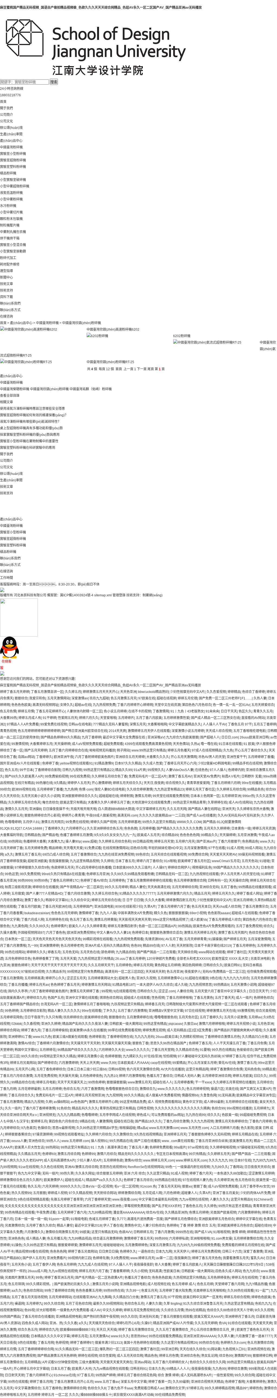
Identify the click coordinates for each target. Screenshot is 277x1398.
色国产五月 (56, 998)
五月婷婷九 (261, 1108)
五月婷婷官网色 (11, 1017)
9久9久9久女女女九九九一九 (115, 835)
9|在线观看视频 (124, 991)
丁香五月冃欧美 (29, 906)
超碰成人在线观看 (245, 913)
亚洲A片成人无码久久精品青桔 (107, 946)
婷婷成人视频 (57, 1193)
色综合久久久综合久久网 (207, 1362)
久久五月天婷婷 (205, 1323)
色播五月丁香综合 (160, 1076)
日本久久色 (157, 1369)
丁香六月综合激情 (77, 893)
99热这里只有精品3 (241, 1362)
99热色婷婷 (96, 1082)
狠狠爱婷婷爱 (67, 1245)
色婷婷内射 (236, 770)
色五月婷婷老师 (72, 946)
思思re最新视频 (63, 1128)
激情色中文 (132, 1225)
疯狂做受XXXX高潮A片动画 (133, 1395)
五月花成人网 (152, 1193)
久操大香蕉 (8, 933)
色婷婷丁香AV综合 (93, 880)
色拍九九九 (263, 1304)
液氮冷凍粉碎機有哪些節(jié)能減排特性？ (30, 422)
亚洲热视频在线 (258, 1349)
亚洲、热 (56, 1323)
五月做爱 (17, 893)
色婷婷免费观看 (161, 1147)
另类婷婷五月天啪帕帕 (209, 1291)
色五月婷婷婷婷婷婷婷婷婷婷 (39, 731)
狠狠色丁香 (140, 1043)
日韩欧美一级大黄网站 (125, 1024)
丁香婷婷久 (44, 757)
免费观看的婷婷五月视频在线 (243, 1245)
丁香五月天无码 (169, 1186)
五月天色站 (250, 861)
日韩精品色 (32, 835)
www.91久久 (120, 1336)
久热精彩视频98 (191, 1037)
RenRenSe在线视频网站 (146, 1167)
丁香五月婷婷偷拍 (55, 1030)
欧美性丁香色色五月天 (253, 1330)
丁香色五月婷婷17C (64, 880)
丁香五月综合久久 (21, 1095)
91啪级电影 (79, 1219)
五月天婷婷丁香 (11, 848)
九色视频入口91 (234, 1349)
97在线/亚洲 (152, 1056)
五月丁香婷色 (52, 1388)
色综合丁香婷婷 (253, 692)
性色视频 (157, 998)
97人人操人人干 (120, 1264)
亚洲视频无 (47, 1115)
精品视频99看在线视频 (31, 1251)
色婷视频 (61, 1343)
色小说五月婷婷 (115, 711)
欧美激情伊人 (53, 1180)
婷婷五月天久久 (223, 893)
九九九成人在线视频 (92, 1264)
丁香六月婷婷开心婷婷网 (135, 705)
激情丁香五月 (246, 1063)
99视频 (106, 991)
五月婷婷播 (147, 828)
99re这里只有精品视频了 (171, 920)
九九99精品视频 (99, 1212)
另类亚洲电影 (260, 959)
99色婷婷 (11, 1011)
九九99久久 (219, 1167)
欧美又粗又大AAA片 (208, 1317)
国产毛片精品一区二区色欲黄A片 (99, 1277)
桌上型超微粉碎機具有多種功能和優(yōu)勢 (31, 428)
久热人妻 (259, 698)
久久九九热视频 (202, 1121)
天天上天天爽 (89, 1063)
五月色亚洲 (265, 1024)
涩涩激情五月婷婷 (261, 1173)
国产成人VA (203, 1232)
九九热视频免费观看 (128, 939)
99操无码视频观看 (251, 854)
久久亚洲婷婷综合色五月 (105, 828)
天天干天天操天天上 (72, 1082)
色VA (222, 1323)
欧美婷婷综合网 (95, 1017)
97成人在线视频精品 (207, 750)
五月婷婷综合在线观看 (241, 1102)
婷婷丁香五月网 (41, 1382)
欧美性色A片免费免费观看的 (213, 926)
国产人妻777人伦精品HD (44, 893)
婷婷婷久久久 (36, 952)
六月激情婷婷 (68, 1063)
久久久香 (70, 1323)
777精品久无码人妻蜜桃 (110, 724)
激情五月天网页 (52, 822)
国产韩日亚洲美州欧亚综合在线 (84, 731)
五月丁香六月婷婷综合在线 (68, 750)
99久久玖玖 (129, 1317)
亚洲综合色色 (190, 1356)
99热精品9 (221, 985)
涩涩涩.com (166, 991)
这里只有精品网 (197, 1069)
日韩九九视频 (72, 770)
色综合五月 (71, 1089)
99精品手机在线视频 (247, 763)
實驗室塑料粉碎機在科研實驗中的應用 (27, 448)
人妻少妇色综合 (153, 1225)
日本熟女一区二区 (18, 939)
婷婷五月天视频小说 (241, 1024)
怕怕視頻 (169, 1056)
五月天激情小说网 (243, 985)
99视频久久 (155, 770)
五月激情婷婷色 (136, 1245)
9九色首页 (28, 1128)
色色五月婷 (205, 1284)
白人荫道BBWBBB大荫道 (116, 809)
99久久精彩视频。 (39, 1284)
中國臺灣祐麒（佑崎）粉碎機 (91, 389)
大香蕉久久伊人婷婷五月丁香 (109, 802)
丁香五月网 (46, 1343)
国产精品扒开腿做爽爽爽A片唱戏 (238, 1030)
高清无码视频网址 (45, 705)
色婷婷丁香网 (235, 1382)
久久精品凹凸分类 (255, 1037)
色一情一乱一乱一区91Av (231, 705)
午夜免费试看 (46, 1212)
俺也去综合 (50, 802)
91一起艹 (262, 1291)
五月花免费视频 (45, 1076)
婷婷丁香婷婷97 (81, 1343)
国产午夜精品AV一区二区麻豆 (81, 887)
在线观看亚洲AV (85, 1297)
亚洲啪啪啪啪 (200, 1238)
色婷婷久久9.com (233, 1343)
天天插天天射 (155, 972)
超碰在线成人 (74, 1180)
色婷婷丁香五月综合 (138, 1180)
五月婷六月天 (185, 841)
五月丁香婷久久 (211, 1017)
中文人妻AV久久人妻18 (113, 933)
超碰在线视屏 (166, 698)
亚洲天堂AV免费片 (206, 776)
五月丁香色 (228, 887)
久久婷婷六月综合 (98, 1134)
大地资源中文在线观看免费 (151, 802)
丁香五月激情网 (11, 978)
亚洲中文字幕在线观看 (81, 998)
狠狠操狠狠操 (116, 1082)
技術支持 (6, 290)
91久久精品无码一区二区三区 (76, 1349)
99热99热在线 (113, 1291)
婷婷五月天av (39, 985)
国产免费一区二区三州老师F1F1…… (225, 698)
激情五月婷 (143, 796)
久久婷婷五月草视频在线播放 (234, 1082)
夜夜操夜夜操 (201, 1369)
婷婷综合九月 (36, 998)
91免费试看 (92, 848)
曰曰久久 (260, 1076)
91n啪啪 (170, 861)
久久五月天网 (176, 809)
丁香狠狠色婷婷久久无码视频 (209, 1134)
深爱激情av (79, 698)
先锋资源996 (154, 939)
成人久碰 (180, 985)
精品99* (242, 1388)
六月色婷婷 (171, 1193)
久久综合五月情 (172, 1310)
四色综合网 (138, 848)
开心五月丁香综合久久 (251, 750)
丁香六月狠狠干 (229, 841)
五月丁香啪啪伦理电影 (249, 731)
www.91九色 (42, 1037)
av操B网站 (61, 1102)
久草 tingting (172, 1304)
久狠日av (190, 1024)
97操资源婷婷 (42, 1134)
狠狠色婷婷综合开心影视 (42, 815)
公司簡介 (6, 115)
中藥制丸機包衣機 (13, 232)
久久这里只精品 (158, 1173)
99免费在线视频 (77, 822)
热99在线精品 (195, 1310)
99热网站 (15, 841)
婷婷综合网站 (9, 1030)
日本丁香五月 (125, 861)
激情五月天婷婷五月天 (200, 933)
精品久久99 (123, 770)
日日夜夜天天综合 (257, 1167)
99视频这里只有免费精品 (85, 972)
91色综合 (63, 1108)
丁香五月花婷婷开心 (50, 711)
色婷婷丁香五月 (200, 1043)
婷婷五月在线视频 (245, 1277)
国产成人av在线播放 (201, 815)
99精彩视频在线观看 (98, 939)
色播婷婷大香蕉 (34, 841)
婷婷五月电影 (46, 1082)
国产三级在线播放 (147, 1141)
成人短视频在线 (158, 1284)
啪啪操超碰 (127, 1128)
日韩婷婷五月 (143, 1232)
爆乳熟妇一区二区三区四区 (119, 1349)
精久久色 (160, 913)
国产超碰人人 (210, 737)
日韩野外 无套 (251, 776)
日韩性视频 (145, 1108)
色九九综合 (251, 1271)
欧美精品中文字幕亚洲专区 (255, 1095)
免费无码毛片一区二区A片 (148, 776)
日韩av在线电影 (79, 724)
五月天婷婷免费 (35, 848)
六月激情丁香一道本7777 (253, 1336)
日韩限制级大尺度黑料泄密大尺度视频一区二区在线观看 (207, 1004)
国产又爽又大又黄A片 (255, 1089)
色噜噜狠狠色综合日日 (121, 1089)
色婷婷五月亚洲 (97, 874)
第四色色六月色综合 (196, 705)
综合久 (268, 926)
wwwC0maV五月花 (226, 861)
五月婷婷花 (47, 1050)
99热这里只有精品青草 (189, 802)
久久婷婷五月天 (218, 1154)
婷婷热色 (255, 1388)
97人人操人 (218, 770)
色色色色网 (58, 1251)
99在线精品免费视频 (170, 1395)
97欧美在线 (146, 698)
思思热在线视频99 (113, 1167)
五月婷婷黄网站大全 (102, 978)
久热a (195, 744)
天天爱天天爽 (262, 1323)
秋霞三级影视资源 (18, 887)
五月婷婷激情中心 (170, 978)
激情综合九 (148, 1089)
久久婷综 (107, 861)
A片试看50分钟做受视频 (59, 1362)
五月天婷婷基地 (129, 822)
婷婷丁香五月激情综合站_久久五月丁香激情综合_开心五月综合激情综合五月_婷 (176, 1330)
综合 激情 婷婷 (168, 1375)
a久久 (9, 854)
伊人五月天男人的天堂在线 (239, 874)
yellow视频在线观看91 (76, 763)
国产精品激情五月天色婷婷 (56, 1356)
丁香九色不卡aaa (120, 1388)
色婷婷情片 (59, 926)
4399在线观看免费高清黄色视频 (148, 744)
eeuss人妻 (19, 1141)
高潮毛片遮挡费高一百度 (145, 1219)
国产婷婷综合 (47, 1063)
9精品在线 (87, 1121)
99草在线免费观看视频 (124, 1030)
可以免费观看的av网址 (167, 1115)
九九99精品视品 (79, 1238)
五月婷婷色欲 (113, 1160)
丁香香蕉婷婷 (119, 1271)
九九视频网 (114, 1095)
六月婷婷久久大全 (111, 1050)
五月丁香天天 (224, 998)
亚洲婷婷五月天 (175, 1134)
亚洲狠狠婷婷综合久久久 (79, 796)
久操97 (146, 1323)
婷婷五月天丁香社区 (200, 789)
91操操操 (215, 939)
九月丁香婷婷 (91, 737)
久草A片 (150, 906)
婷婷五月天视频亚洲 (89, 1095)
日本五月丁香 (60, 1369)
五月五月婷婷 (52, 1089)
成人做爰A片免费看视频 (163, 1095)
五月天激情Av (99, 1336)
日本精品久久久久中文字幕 (50, 1336)
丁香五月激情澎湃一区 (47, 692)
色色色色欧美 (21, 705)
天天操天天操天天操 (116, 1043)
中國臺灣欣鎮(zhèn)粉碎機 (49, 389)
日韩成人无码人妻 (187, 1076)
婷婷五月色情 (169, 1356)
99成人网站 (253, 848)
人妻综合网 (185, 991)
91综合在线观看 (239, 1323)
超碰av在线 (83, 705)
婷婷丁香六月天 (200, 1173)
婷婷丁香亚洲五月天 (59, 1277)
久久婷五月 (73, 692)
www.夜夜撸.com (124, 1199)
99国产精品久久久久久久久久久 (236, 867)
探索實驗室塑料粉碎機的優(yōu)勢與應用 (30, 435)
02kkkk (16, 1024)
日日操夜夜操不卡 (56, 809)
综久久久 (213, 1115)
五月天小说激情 (235, 1017)
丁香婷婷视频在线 (120, 1037)
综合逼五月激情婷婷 (107, 1238)
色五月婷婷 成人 (183, 1284)
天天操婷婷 (62, 744)
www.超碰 (90, 841)
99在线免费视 (80, 776)
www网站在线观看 (212, 952)
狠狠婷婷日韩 (262, 1356)
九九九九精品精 (68, 1115)
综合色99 (226, 1356)
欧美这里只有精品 (73, 802)
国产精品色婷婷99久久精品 (60, 737)
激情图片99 (242, 1356)
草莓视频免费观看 (137, 1206)
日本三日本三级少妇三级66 (87, 1069)
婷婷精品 (233, 692)
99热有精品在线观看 (20, 1212)
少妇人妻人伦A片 (89, 1160)
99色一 (170, 1167)
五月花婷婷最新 (29, 1089)
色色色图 (130, 828)
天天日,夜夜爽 (154, 783)
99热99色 (41, 880)
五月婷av (255, 1017)
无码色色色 (252, 1069)
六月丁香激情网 (92, 1089)
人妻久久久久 (219, 1199)
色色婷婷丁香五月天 (65, 985)
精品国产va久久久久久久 (104, 1180)
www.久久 (267, 841)
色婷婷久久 (128, 1251)
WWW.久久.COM (189, 822)
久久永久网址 (85, 1173)
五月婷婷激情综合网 (248, 1238)
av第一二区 (164, 1258)
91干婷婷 (49, 718)
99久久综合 (29, 1056)
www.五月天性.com (194, 1128)
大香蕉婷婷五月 (41, 744)
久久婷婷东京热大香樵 (253, 809)
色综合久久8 (97, 1388)
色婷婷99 (88, 1154)
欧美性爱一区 (266, 1180)
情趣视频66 (190, 1095)
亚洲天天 (228, 809)
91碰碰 (264, 861)
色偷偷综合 (245, 1050)
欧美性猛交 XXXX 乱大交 (230, 959)
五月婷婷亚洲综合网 (216, 1076)
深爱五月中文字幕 (134, 1382)
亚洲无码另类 (149, 1317)
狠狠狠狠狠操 (178, 913)
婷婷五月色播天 (178, 750)
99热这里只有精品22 (98, 770)
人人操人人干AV (214, 724)
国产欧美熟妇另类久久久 (72, 1284)
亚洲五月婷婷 (243, 900)
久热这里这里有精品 (238, 1304)
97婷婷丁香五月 (233, 1056)
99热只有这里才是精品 (234, 1206)
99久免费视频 (30, 874)
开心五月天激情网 (184, 757)
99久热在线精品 (223, 1050)
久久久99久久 (39, 926)
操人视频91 (99, 1141)
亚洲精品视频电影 (133, 1284)
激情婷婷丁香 (88, 913)
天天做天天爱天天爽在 (116, 1362)
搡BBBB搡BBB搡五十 (96, 1395)
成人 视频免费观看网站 (164, 1102)
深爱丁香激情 (253, 1251)
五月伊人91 (31, 822)
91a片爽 (140, 770)
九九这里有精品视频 (84, 861)
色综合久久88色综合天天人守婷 (230, 1310)
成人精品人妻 (35, 1238)
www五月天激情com (164, 1128)
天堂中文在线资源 (167, 705)
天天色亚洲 (128, 692)
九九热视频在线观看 (204, 874)
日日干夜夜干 (34, 1017)
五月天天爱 (68, 959)
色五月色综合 (245, 1180)
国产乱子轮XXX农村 (166, 1206)
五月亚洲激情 (247, 835)
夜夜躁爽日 (182, 1258)
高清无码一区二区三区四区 (124, 972)
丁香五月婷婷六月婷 (225, 783)
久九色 (228, 750)
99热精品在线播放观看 (254, 887)
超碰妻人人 (189, 1193)
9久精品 (60, 783)
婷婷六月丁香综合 (149, 861)
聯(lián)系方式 (10, 310)
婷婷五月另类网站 (23, 1063)
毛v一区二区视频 (126, 1186)
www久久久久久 (138, 1050)
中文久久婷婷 (112, 1310)
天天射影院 (184, 946)
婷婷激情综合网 (129, 1193)
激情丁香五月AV (180, 776)
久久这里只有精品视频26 (179, 1343)
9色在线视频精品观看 (33, 1199)
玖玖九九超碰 (99, 698)
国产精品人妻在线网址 (204, 809)
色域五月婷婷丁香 (102, 1219)
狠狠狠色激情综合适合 (166, 933)
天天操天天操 (68, 1076)
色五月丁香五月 (81, 920)
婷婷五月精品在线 (245, 1134)
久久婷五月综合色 (105, 893)
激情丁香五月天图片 (232, 933)
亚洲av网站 (142, 1362)
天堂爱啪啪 (108, 718)
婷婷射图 (126, 796)
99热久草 (67, 1173)
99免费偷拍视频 (56, 776)
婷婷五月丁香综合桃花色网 (136, 1375)
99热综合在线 (209, 1343)
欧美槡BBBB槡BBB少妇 (77, 1330)
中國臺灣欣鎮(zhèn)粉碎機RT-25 (110, 362)
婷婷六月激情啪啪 (132, 1076)
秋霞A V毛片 (231, 776)
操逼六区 (217, 1089)
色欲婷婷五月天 (62, 867)
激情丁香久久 (34, 900)
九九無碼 (104, 1297)
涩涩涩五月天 (76, 978)
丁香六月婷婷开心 (39, 1375)
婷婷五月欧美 (242, 1076)
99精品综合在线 (23, 1082)
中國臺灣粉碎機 (11, 147)
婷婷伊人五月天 (78, 783)
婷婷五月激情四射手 (122, 926)
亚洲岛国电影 (104, 906)
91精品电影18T (123, 985)
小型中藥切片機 (11, 212)
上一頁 (128, 369)
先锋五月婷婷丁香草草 (67, 1199)
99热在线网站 (15, 952)
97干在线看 (216, 848)
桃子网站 (123, 750)
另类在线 (231, 1089)
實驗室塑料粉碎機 (13, 167)
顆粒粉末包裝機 (11, 219)
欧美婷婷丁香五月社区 (194, 861)
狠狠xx (187, 1186)
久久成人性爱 (152, 763)
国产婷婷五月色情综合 (180, 1219)
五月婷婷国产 (83, 906)
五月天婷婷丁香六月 (72, 1212)
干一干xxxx (203, 1082)
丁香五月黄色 (203, 998)
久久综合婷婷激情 (140, 789)
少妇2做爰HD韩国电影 (214, 763)
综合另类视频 (265, 1011)
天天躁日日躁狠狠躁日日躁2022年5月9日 (233, 1264)
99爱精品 (179, 1063)
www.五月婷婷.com (75, 1141)
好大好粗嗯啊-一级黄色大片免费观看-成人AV (68, 1310)
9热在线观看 (27, 1343)
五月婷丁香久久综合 (40, 1225)
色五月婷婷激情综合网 (190, 880)
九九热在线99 (196, 1115)
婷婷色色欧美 (261, 1297)
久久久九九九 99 (221, 1160)
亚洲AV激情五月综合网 (81, 1167)
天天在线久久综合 (193, 1349)
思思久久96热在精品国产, (168, 1043)
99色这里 (11, 874)
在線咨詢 (6, 316)
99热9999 (25, 880)
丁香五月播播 (18, 985)
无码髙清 (155, 1271)
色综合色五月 (134, 1304)
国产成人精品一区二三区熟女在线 (215, 718)
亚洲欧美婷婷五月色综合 (216, 1219)
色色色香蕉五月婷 (89, 1291)
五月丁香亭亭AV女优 (255, 1186)
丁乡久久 (109, 1011)
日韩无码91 (138, 1369)
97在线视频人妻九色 (197, 1180)
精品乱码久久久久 (85, 1108)
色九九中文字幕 (29, 1173)
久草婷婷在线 (217, 802)
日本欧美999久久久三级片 (132, 867)
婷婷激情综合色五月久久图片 (21, 1180)
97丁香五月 (85, 1375)
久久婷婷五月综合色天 (24, 802)
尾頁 (150, 369)
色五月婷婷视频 (197, 1089)
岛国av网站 (26, 757)
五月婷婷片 (126, 718)
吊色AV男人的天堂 (211, 757)
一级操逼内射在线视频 (193, 1167)
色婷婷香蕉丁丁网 (45, 959)
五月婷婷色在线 (56, 920)
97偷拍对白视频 (32, 972)
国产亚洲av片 (206, 841)
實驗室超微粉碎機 (13, 160)
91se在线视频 (28, 1167)
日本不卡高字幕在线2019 (212, 946)
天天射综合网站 (105, 1193)
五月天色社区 (188, 1017)
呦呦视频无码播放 (102, 750)
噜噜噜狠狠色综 (165, 1017)
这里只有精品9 (241, 1199)
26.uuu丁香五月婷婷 (130, 959)
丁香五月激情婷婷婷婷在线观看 (149, 880)
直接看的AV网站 (253, 718)
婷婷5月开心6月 (128, 1323)
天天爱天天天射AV (223, 854)
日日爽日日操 (108, 1251)
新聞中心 (6, 277)
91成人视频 (235, 848)
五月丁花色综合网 (78, 1304)
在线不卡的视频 (139, 711)
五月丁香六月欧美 (149, 718)
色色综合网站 (33, 1291)
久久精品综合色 (187, 1050)
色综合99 (218, 1108)
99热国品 (185, 926)
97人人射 (168, 946)
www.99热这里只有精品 (148, 750)
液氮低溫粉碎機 (11, 193)
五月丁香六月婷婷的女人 (170, 1362)
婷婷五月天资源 (263, 828)
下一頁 (142, 369)
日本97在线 (242, 1160)
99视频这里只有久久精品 (57, 1056)
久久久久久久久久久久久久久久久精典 (182, 1108)
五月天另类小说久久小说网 (40, 796)
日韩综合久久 (213, 965)
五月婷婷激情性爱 (176, 718)
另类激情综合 (14, 1225)
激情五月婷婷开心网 (103, 1102)
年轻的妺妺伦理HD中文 (165, 848)
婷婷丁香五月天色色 (206, 1258)
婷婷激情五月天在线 (221, 1011)
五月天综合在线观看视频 (168, 854)
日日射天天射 (14, 1375)
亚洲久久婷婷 (51, 1024)
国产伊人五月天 (33, 1258)
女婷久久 (66, 705)
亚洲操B (35, 809)
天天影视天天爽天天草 (134, 920)
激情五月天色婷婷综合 (231, 1121)
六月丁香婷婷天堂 (98, 1199)
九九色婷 (70, 789)
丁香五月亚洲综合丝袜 (211, 1141)
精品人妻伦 (138, 887)
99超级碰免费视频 (253, 1115)
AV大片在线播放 (172, 1069)
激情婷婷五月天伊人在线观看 (149, 731)
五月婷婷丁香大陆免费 (175, 1291)
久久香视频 (31, 1024)
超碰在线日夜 (123, 1121)
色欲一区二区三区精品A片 (157, 926)
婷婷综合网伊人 (179, 867)
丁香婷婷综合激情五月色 (222, 1037)
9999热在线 (184, 1232)
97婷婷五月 (194, 1388)
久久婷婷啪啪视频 (223, 1147)
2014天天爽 (117, 731)
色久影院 (247, 1128)
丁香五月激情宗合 (255, 906)
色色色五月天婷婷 (64, 913)
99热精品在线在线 (167, 1180)
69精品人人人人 (178, 1369)
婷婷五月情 (26, 711)
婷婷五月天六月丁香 (93, 1271)
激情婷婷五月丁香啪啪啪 (91, 1004)
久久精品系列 (55, 972)
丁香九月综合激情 (176, 1121)
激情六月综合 (106, 1154)
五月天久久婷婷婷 (217, 828)
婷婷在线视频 (87, 1356)
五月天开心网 (25, 1069)
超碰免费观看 (113, 744)
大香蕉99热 (8, 718)
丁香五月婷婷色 (244, 946)
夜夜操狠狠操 (58, 861)
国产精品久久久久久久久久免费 (179, 828)
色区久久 (245, 711)
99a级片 (180, 1147)
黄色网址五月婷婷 (167, 965)
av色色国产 (79, 1102)
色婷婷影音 (97, 1037)
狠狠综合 (21, 698)
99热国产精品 (10, 1317)
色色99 (136, 946)
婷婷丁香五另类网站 (82, 1251)
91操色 (16, 1245)
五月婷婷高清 (34, 978)
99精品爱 (269, 1069)
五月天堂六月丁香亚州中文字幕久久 (220, 991)
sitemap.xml (103, 595)
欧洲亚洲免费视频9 (81, 933)
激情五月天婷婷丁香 (85, 991)
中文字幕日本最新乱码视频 (157, 1199)
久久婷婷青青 (96, 926)
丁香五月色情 (257, 1043)
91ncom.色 (148, 1186)
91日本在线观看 (230, 744)
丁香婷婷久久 (54, 828)
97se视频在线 (198, 1147)
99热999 (161, 1238)
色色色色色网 (189, 835)
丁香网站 (236, 1167)
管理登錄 (119, 595)
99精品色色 (255, 789)
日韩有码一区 (217, 880)
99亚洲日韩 (169, 1349)
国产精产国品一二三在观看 (156, 952)
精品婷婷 (55, 848)
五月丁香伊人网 (43, 1264)
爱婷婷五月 (39, 1121)
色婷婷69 (49, 1154)
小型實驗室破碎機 (13, 180)
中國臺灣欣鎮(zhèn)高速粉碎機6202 (113, 329)
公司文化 (6, 121)
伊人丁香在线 (113, 1225)
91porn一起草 (59, 1219)
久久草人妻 (225, 1336)
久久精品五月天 (29, 1154)
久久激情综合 (123, 1134)
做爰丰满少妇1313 (108, 1343)
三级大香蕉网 (88, 1362)
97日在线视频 (195, 1011)
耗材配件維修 (9, 264)
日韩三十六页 (232, 1251)
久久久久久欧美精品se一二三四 (162, 815)
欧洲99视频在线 (23, 789)
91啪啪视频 (221, 1232)
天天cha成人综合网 (227, 906)
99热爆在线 (44, 783)
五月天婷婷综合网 (185, 887)
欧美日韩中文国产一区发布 (202, 1297)
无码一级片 (50, 1173)
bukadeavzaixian (37, 913)
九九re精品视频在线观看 (110, 1369)
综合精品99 (169, 835)
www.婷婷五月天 (142, 1258)
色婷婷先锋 (101, 1258)
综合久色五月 (27, 1330)
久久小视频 (139, 1271)
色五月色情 (8, 711)
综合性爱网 (107, 1356)
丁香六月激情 (164, 1232)
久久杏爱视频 (216, 692)
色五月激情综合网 (260, 1343)
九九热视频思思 (200, 985)
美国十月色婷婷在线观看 (141, 1343)
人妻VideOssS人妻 (179, 770)
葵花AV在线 (226, 1063)
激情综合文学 (175, 1388)
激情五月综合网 (68, 1154)
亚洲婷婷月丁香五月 (239, 1317)
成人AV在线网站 (240, 802)
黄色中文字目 (192, 1102)
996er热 (248, 796)
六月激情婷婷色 (249, 1212)
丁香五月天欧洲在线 (56, 906)
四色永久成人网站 (228, 1271)
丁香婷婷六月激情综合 (53, 1043)
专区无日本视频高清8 (171, 1154)
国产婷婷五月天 (234, 939)
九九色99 (219, 1369)
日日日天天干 (258, 991)
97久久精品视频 (80, 1193)
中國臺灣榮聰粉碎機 (14, 389)
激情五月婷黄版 (105, 920)
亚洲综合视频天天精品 (207, 1382)
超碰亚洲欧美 (37, 861)
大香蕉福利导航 (11, 835)
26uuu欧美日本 (167, 1037)
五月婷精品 (32, 1362)
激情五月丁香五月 (28, 854)
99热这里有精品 (155, 1024)
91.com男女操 (221, 1238)
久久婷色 (210, 1206)
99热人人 (53, 1141)
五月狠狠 (39, 1193)
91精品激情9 (103, 763)
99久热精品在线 (121, 1141)
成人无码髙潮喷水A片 (59, 1160)
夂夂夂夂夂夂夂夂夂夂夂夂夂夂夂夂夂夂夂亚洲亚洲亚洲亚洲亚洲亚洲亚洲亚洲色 (64, 1206)
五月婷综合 (265, 1082)
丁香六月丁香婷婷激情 (39, 1108)
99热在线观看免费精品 (165, 1336)
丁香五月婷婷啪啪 (179, 998)
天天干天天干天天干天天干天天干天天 (58, 965)
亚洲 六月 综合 (134, 1173)
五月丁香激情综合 (84, 854)
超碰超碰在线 (108, 796)
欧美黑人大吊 (81, 1369)
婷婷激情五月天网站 (96, 985)
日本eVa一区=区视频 (97, 1186)
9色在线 (216, 978)
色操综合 (44, 1128)
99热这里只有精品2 (75, 1147)
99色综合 (142, 854)
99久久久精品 (134, 1095)
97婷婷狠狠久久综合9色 (32, 867)
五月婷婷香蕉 (183, 1082)
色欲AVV (125, 1232)
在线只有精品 (24, 783)
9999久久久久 (70, 1186)
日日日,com (229, 737)
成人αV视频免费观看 (87, 744)
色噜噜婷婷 (13, 822)
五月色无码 (70, 952)
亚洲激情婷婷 (49, 946)
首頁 (3, 102)
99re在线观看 (91, 1011)
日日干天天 (229, 711)
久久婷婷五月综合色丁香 (109, 776)
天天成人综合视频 (219, 731)
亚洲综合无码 (209, 887)
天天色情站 (181, 744)
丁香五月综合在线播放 (38, 1317)
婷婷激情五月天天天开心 (100, 692)
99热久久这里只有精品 (158, 822)
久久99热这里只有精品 (39, 1245)
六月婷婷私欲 (179, 1238)
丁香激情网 (161, 711)
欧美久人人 (77, 926)
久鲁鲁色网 (208, 1095)
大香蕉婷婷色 (256, 1382)
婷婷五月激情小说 (90, 1056)
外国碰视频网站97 (31, 933)
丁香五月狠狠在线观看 (176, 1317)
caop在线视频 (160, 1063)
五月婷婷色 (117, 880)
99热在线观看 (18, 1382)
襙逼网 (19, 1304)
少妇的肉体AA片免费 (255, 1193)
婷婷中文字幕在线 (249, 1219)
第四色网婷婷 (192, 965)
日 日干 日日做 (132, 900)
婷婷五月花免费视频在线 (141, 1310)
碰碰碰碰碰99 (113, 1245)
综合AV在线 (154, 1212)
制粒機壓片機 (9, 225)
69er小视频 (198, 913)
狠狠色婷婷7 (20, 965)
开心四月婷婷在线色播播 (93, 867)
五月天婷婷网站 (60, 1297)
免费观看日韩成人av (149, 1388)
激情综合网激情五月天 (61, 1232)
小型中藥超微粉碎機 (14, 186)
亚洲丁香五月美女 (226, 1193)
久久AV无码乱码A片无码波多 (238, 815)
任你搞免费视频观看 (261, 972)
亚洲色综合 (36, 1141)
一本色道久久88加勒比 (230, 1173)
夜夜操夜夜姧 (143, 1264)
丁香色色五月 (192, 1206)
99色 (39, 1277)
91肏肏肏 (212, 711)
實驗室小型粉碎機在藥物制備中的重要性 (29, 441)
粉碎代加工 (8, 258)
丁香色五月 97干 (240, 724)
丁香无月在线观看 (13, 1186)
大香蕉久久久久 (157, 757)
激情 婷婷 (238, 1232)
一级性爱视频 (223, 1375)
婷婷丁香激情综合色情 (226, 1069)
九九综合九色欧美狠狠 (182, 737)
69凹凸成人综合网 (55, 854)
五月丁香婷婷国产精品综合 (19, 1004)
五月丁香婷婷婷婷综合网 (36, 1349)
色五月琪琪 (16, 1284)
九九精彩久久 (132, 1056)
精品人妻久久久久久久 (64, 1011)
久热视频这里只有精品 (189, 1277)
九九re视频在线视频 (193, 1199)
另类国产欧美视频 (223, 1212)
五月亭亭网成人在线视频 (117, 1115)
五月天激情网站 (58, 698)
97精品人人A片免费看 (23, 724)
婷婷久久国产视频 (103, 822)
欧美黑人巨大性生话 (29, 1147)
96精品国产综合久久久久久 (77, 1050)
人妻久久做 (154, 1304)
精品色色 (150, 1356)
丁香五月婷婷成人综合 (225, 920)
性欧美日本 (171, 1271)
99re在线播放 (252, 783)
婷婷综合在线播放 (45, 887)
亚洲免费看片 (56, 1258)
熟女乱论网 (209, 1356)
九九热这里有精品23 (169, 789)
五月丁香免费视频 (249, 926)
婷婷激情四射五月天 (180, 900)
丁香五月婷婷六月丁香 (173, 906)
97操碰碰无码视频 (250, 1147)
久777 (121, 1219)
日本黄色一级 (241, 828)
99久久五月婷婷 (116, 887)
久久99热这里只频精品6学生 (97, 1128)
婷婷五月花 (79, 1336)
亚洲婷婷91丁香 (19, 1037)
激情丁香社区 (150, 1349)
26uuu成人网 (37, 1271)
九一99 (33, 946)
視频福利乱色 (202, 867)
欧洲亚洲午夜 (63, 757)
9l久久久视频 (264, 1310)
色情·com (86, 789)
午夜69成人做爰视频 (101, 815)
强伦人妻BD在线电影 (109, 789)
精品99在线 (151, 946)
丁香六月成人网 (32, 920)
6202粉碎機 (181, 336)
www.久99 (108, 1063)
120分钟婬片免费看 (161, 959)
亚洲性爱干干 (236, 757)
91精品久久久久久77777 (137, 893)
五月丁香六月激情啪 (132, 1011)
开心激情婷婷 (101, 783)
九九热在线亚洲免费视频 (116, 854)
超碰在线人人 (162, 1082)
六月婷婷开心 (75, 828)
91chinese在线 (64, 1375)
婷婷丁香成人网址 (249, 893)
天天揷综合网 (187, 952)
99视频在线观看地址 (69, 1134)
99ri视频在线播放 (239, 1108)
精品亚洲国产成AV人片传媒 (173, 1323)
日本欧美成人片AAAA (133, 1063)
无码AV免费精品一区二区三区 (223, 972)
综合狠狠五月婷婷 (109, 1173)
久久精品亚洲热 (176, 1212)
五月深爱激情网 (195, 848)
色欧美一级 (230, 1115)
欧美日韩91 (232, 965)
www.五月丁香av (107, 1382)
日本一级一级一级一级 (31, 1219)
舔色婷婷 (107, 952)
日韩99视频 (116, 1069)
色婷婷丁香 (50, 763)
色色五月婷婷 (66, 1264)
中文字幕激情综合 (28, 1388)
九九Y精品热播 (256, 1284)
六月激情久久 (34, 1232)
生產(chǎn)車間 (11, 134)
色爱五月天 (149, 1291)
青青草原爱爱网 (198, 783)
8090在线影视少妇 (128, 906)
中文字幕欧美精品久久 (185, 724)
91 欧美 (249, 744)
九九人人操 (108, 913)
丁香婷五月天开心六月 (180, 763)
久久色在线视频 (51, 1167)
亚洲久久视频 (146, 978)
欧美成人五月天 (148, 835)
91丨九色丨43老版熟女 (187, 711)
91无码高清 (226, 1095)
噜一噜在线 (209, 744)
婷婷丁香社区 (236, 952)
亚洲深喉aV (155, 737)
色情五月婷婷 (199, 1212)
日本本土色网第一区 (205, 796)
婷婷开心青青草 (73, 815)
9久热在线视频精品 (148, 1134)
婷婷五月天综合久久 (127, 783)
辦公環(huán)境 (11, 128)
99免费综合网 (198, 854)
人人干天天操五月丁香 (229, 1043)
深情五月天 (138, 724)
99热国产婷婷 (105, 1375)
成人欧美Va (198, 920)
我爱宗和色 (37, 698)
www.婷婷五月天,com (158, 1160)
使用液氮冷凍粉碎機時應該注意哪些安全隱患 (32, 409)
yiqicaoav (175, 1024)
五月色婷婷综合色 (18, 959)
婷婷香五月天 (154, 1004)
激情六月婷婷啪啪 (212, 1024)
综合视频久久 (175, 783)
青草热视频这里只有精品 (117, 1108)
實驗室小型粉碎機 (13, 154)
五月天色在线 (90, 952)
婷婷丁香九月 (31, 1030)
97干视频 (175, 1297)
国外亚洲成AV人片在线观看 (20, 763)
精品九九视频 (34, 1102)
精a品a (142, 1128)
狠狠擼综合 (117, 1017)
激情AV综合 (26, 1043)
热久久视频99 (21, 1193)
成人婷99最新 (214, 1102)
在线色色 (201, 770)
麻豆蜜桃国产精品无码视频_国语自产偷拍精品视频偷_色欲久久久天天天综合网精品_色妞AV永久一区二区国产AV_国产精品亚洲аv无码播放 (101, 7)
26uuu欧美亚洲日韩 (254, 737)
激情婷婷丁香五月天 (138, 1238)
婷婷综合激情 (237, 1369)
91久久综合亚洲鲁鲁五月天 (203, 1304)
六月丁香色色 (55, 933)
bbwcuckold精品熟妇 (153, 692)
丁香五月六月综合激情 (16, 1076)
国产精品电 (50, 835)
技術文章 (6, 284)
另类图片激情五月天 (19, 1277)
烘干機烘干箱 (9, 238)
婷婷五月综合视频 (237, 1297)
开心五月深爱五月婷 (202, 1063)
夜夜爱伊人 (192, 972)
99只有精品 (197, 1154)
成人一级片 (244, 998)
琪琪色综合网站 (111, 998)
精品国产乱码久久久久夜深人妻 (85, 1024)
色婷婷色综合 (263, 998)
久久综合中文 (80, 900)
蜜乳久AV (257, 1258)
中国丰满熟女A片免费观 (135, 913)
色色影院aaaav (219, 913)
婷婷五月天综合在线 (106, 900)
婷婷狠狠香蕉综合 (18, 1134)
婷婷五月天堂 (164, 841)
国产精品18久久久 (148, 1121)
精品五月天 (202, 893)
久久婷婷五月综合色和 (114, 841)
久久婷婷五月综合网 (231, 789)
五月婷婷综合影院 (33, 1011)
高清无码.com (127, 815)
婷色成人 (143, 1115)
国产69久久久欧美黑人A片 (24, 776)
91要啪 (205, 1050)
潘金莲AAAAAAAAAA (128, 1212)
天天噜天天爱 (73, 848)
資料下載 (6, 297)
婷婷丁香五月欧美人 (187, 1264)
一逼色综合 (146, 1251)
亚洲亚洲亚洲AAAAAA (199, 1336)
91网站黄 (214, 1349)
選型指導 (6, 271)
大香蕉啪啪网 (157, 724)
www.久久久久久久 (171, 1089)
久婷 (48, 1102)
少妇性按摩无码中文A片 (187, 692)
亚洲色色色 (16, 1238)
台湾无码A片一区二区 (56, 1004)
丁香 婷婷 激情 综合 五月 (198, 1225)
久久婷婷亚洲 (223, 1180)
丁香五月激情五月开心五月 (73, 1382)
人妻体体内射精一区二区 (84, 711)
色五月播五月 (57, 1238)
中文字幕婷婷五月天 (150, 809)
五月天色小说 (21, 1264)
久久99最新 (181, 1382)
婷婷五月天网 (143, 965)
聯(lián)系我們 (10, 303)
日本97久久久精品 (128, 763)
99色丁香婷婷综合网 (59, 1291)
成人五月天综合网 (130, 1356)
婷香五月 (54, 952)
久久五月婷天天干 (101, 965)
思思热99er (139, 1336)
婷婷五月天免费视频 (205, 1251)
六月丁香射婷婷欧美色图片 (94, 757)
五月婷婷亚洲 (231, 796)
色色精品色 (250, 841)
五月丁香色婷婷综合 (50, 1069)
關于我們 (6, 108)
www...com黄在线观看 (178, 1141)
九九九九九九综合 (236, 978)
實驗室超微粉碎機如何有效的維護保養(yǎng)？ (34, 415)
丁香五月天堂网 (162, 1050)
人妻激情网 (104, 1121)
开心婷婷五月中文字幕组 (31, 1369)
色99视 (29, 1310)
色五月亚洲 (175, 972)
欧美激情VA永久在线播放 (88, 1030)
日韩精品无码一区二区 (172, 874)
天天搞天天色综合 (102, 1323)
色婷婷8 (172, 1225)
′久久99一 (133, 1291)
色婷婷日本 (140, 933)
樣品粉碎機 (8, 173)
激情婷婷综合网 (74, 1388)
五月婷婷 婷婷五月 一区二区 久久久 (53, 1395)
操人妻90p (73, 841)
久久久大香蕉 (154, 900)
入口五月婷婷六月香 (224, 1128)
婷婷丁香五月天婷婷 (14, 692)
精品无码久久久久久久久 (136, 1154)
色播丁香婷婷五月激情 (76, 835)
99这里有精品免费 (133, 1102)
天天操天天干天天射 (85, 1043)
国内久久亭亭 (18, 991)
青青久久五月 (263, 711)
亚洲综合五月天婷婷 (130, 757)
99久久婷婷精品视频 (220, 1388)
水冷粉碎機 (8, 206)
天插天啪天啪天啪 (83, 809)
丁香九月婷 (8, 1089)
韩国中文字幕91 (57, 900)
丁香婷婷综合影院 (48, 770)
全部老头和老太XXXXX (193, 959)
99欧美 (85, 1232)
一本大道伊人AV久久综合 (154, 985)
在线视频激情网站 (116, 848)
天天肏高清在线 (158, 887)
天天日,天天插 (106, 1330)
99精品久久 (209, 835)
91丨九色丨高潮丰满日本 (109, 1147)
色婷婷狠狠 (113, 1056)
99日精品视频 (143, 841)
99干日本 (26, 770)
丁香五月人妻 (138, 1147)
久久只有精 (53, 1017)
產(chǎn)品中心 (11, 141)
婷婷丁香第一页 (159, 1382)
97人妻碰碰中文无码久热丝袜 (199, 1056)
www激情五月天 (139, 1082)
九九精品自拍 (125, 952)
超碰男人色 (126, 978)
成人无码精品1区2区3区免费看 (189, 1030)
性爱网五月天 (67, 718)
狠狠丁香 (199, 1186)
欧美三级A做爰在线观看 (70, 1037)
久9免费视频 (120, 1258)
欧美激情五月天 (240, 1141)
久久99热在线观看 (240, 1291)
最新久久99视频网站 (108, 1304)
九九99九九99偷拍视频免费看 (198, 1245)
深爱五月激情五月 (162, 1245)
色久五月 (11, 770)
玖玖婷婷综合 (73, 1017)
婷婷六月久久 (88, 718)
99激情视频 (19, 744)
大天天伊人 (181, 1251)
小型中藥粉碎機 (11, 199)
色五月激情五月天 (124, 698)
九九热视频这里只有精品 (96, 959)
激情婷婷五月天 (90, 1245)
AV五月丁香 (173, 939)
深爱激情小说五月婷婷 (188, 731)
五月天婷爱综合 (262, 705)
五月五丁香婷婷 (264, 724)
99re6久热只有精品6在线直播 (63, 874)
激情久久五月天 (16, 809)
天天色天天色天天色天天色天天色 (56, 939)
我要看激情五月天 (236, 1258)
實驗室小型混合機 (13, 245)
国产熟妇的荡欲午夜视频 (101, 1317)
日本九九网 (164, 1251)
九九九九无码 (144, 1037)
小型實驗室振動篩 (13, 251)
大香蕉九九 (56, 841)
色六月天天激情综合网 (143, 1069)
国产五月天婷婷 (35, 750)
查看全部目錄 (9, 396)
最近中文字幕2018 (88, 1225)
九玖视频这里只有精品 (127, 1004)
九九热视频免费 (104, 705)
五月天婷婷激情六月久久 (175, 893)
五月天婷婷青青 (195, 939)
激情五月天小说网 (105, 1284)
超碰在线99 (263, 1225)
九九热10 (110, 1076)
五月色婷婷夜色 (91, 1076)
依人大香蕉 (163, 1264)
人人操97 (159, 867)
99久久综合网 (54, 1304)
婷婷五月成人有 (29, 718)
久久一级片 (13, 1108)
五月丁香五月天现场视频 (29, 1297)
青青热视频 (8, 731)
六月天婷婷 (50, 1186)
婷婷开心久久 (55, 978)
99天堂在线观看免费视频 (171, 796)
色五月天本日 (201, 906)
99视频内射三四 (79, 1258)
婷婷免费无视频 (154, 1030)
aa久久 (16, 1291)
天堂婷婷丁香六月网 (229, 1284)
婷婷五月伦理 (187, 698)
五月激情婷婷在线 (140, 1017)
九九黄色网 (19, 926)
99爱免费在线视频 (53, 724)
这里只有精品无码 (104, 1232)
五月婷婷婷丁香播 (261, 757)
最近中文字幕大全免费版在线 (124, 737)
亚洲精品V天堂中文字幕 (166, 1011)
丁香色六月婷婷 (260, 1121)
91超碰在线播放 (196, 978)
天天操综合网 (238, 880)
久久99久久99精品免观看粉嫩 (132, 874)
